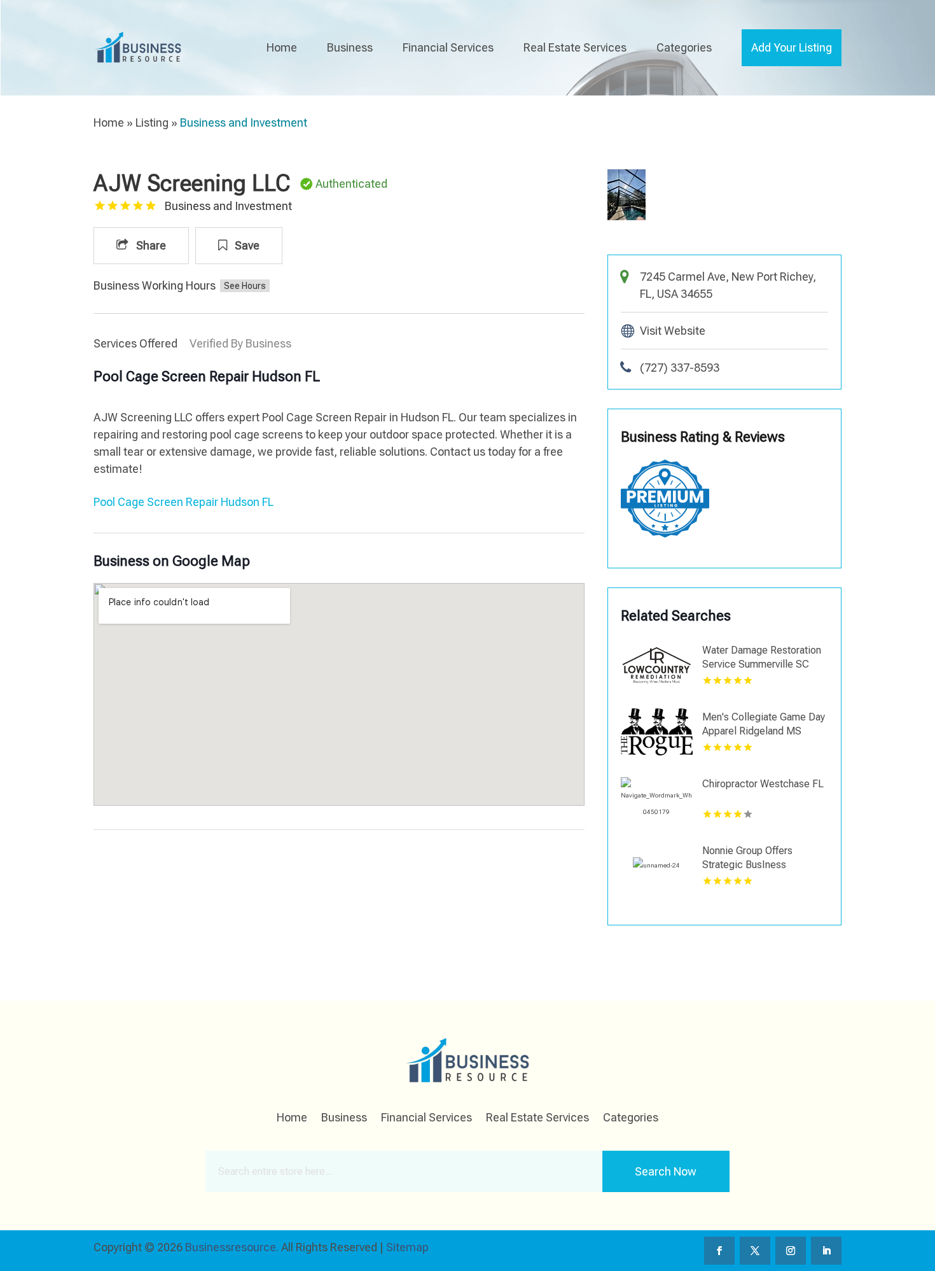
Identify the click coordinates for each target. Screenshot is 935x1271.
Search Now (665, 1171)
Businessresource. (232, 1247)
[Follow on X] (755, 1251)
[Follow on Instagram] (790, 1251)
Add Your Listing (791, 47)
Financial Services (448, 47)
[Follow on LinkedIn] (826, 1251)
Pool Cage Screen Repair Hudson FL (184, 502)
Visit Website (672, 330)
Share (150, 245)
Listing (152, 122)
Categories (684, 47)
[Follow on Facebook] (719, 1251)
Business (350, 47)
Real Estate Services (575, 47)
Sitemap (407, 1247)
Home (282, 47)
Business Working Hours (155, 285)
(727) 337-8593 (679, 367)
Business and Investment (243, 122)
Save (246, 245)
